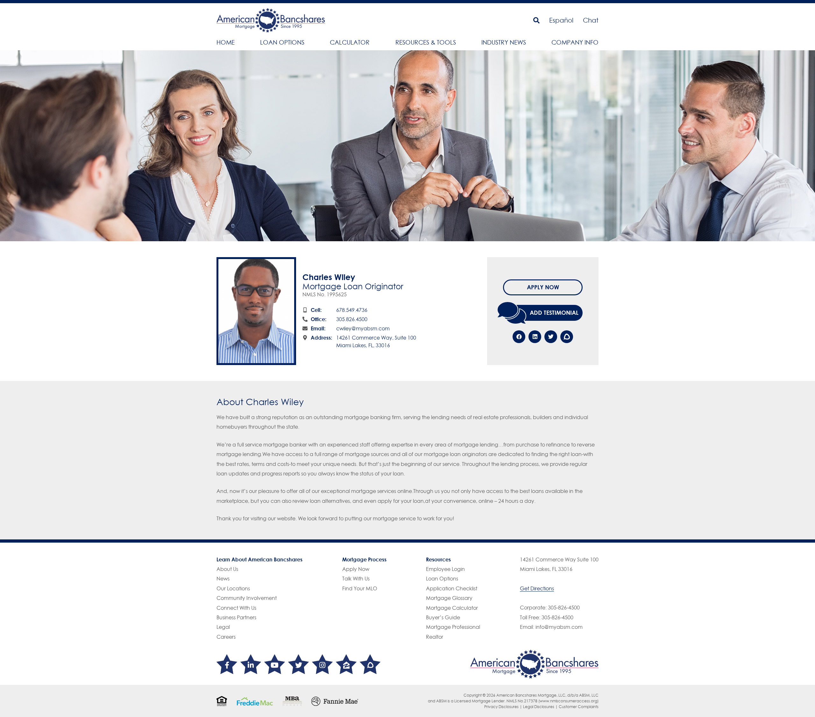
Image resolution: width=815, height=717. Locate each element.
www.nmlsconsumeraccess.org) (569, 701)
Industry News (503, 42)
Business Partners (236, 617)
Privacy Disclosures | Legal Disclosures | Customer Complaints (541, 706)
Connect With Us (236, 608)
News (223, 578)
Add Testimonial (554, 312)
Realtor (434, 637)
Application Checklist (451, 588)
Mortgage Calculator (452, 608)
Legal (223, 627)
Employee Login (445, 569)
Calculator (350, 42)
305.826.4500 (351, 319)
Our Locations (233, 588)
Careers (226, 637)
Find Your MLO (359, 588)
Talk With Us (356, 578)
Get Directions (537, 588)
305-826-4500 (564, 607)
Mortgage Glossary (449, 598)
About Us (227, 569)
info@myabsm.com (559, 627)
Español (561, 20)
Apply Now (543, 287)
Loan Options (282, 42)
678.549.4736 (351, 310)
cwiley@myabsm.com (363, 328)
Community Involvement (246, 598)
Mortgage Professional (453, 627)
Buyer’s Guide (443, 617)
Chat (591, 20)
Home (225, 42)
